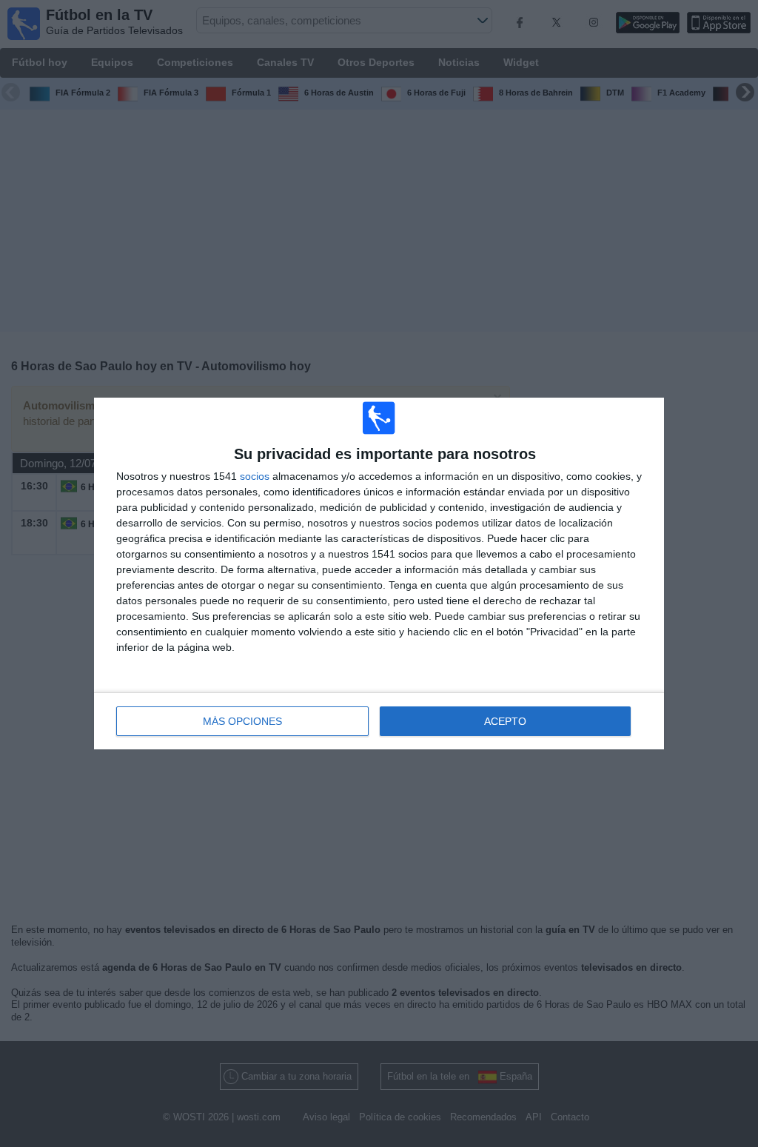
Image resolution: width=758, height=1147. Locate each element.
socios (254, 476)
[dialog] (379, 573)
